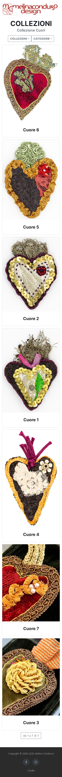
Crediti (31, 770)
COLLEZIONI (18, 38)
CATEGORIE (42, 38)
